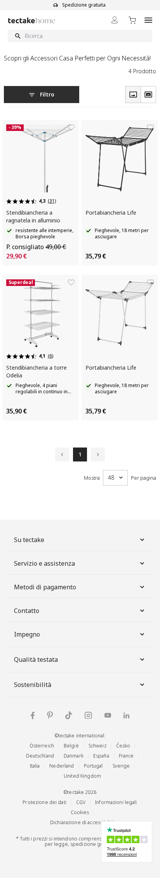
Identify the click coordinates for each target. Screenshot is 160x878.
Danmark (73, 755)
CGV (80, 802)
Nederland (61, 766)
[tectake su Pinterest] (50, 715)
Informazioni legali (116, 802)
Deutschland (40, 755)
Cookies (80, 812)
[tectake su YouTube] (107, 715)
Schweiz (97, 745)
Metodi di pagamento (45, 587)
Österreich (42, 745)
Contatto (26, 610)
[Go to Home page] (32, 20)
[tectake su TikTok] (68, 715)
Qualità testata (36, 659)
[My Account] (114, 20)
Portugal (93, 766)
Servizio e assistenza (44, 563)
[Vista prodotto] (133, 94)
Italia (35, 766)
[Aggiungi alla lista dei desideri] (71, 127)
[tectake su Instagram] (88, 715)
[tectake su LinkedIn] (126, 715)
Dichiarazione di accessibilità (82, 822)
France (126, 755)
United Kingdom (82, 776)
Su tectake (29, 539)
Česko (123, 745)
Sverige (121, 766)
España (101, 755)
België (71, 745)
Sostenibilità (32, 684)
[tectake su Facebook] (33, 715)
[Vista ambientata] (148, 94)
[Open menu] (148, 20)
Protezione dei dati (44, 802)
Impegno (27, 634)
